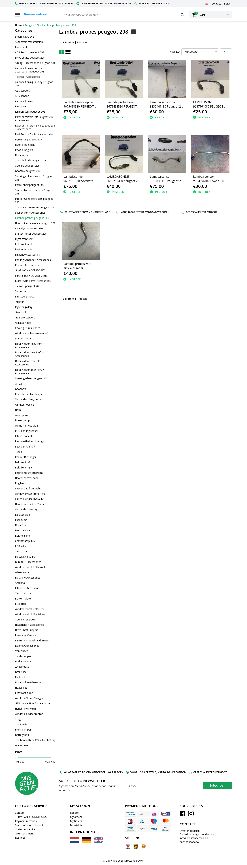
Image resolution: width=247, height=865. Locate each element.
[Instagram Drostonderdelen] (191, 815)
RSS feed (20, 837)
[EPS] (153, 814)
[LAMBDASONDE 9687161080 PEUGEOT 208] (210, 79)
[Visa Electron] (165, 828)
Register (75, 812)
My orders (76, 817)
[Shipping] (127, 846)
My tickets (76, 821)
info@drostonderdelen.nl (194, 838)
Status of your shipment (29, 825)
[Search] (182, 14)
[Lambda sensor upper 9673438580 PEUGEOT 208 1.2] (81, 79)
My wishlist (76, 825)
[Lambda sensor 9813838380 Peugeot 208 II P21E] (167, 154)
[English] (206, 3)
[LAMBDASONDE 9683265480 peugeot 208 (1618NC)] (124, 154)
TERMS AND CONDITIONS (31, 817)
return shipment (24, 833)
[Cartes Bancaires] (142, 814)
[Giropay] (165, 814)
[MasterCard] (165, 821)
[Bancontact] (130, 828)
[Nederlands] (74, 841)
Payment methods (26, 821)
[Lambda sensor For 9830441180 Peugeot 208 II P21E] (167, 79)
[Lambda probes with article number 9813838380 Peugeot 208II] (81, 241)
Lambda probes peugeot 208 (59, 25)
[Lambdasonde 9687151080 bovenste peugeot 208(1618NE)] (81, 154)
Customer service (25, 829)
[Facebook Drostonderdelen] (182, 815)
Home (18, 25)
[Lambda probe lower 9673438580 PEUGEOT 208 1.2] (124, 79)
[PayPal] (142, 828)
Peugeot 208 (32, 25)
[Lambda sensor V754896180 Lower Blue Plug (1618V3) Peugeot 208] (210, 154)
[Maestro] (153, 821)
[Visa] (153, 828)
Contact (19, 812)
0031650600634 (189, 842)
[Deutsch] (86, 841)
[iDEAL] (130, 821)
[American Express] (130, 814)
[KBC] (142, 821)
